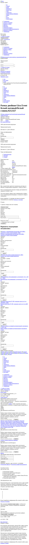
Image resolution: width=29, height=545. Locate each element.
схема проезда (4, 397)
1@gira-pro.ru (7, 39)
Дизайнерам (6, 31)
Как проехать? (4, 521)
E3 (6, 16)
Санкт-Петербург (9, 420)
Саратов (25, 424)
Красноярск (20, 424)
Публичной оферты (5, 464)
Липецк (2, 424)
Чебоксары (23, 426)
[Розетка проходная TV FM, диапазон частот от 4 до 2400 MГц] (14, 302)
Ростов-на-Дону (8, 424)
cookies (10, 403)
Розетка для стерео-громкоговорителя (10, 256)
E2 (6, 4)
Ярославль (25, 423)
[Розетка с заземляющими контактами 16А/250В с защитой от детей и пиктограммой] (14, 232)
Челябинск (3, 423)
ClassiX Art (8, 12)
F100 (7, 11)
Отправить (3, 223)
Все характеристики (5, 121)
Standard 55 (9, 8)
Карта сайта (3, 392)
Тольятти (5, 427)
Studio (7, 15)
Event (7, 17)
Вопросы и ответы (7, 30)
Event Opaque (9, 19)
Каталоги (5, 379)
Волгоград (5, 426)
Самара (14, 422)
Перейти (16, 419)
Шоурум (5, 25)
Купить (2, 139)
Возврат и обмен (7, 23)
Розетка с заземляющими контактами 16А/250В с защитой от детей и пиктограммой (12, 234)
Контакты (5, 26)
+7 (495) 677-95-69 (5, 36)
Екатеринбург (16, 420)
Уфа (12, 427)
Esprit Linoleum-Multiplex (12, 13)
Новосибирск (9, 422)
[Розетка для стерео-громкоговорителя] (14, 254)
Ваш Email (3, 217)
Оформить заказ (4, 76)
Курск (9, 427)
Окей (2, 407)
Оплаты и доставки (18, 199)
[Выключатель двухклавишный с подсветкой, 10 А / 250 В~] (14, 277)
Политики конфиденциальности (19, 464)
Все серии (5, 102)
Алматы (6, 440)
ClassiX (8, 6)
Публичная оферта (7, 27)
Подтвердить (4, 43)
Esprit (7, 7)
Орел (2, 427)
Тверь (10, 423)
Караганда (10, 440)
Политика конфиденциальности (11, 29)
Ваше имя (3, 216)
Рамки (7, 120)
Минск (2, 453)
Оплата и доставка (7, 22)
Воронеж (18, 422)
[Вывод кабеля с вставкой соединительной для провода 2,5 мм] (14, 326)
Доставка (5, 155)
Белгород (15, 424)
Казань (22, 422)
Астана (2, 440)
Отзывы (5, 157)
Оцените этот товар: (5, 208)
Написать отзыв (4, 207)
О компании (6, 21)
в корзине (5, 72)
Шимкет (16, 440)
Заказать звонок (4, 37)
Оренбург (20, 423)
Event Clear (8, 10)
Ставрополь (18, 426)
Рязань (7, 423)
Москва (2, 420)
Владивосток (11, 426)
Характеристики (7, 154)
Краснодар (15, 423)
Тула (2, 426)
